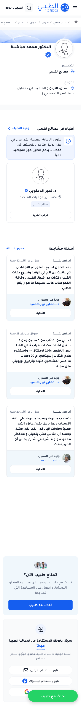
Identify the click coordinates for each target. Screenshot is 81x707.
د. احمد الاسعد (50, 460)
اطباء (21, 22)
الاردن (45, 22)
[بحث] (29, 7)
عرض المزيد (40, 215)
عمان (33, 22)
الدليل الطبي (60, 22)
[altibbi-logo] (53, 8)
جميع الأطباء (20, 128)
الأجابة (40, 313)
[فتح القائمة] (74, 7)
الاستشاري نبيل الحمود (45, 304)
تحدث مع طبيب (40, 604)
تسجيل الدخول (13, 8)
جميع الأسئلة (15, 248)
